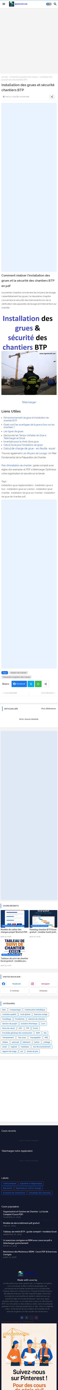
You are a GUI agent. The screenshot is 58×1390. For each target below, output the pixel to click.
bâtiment (27, 1042)
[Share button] (45, 684)
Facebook (20, 684)
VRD (46, 1038)
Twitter (31, 684)
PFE (27, 1028)
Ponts (35, 1028)
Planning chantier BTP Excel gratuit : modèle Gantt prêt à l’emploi (43, 930)
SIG (45, 1033)
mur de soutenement (42, 1047)
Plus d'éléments (48, 709)
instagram (45, 984)
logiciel (14, 1047)
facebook (16, 984)
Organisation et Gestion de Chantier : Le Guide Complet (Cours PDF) (25, 1213)
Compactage (15, 1010)
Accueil (4, 77)
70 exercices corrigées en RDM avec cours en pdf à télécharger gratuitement (27, 1241)
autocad (15, 1042)
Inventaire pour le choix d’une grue (21, 441)
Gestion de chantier (19, 673)
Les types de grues (13, 431)
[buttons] (22, 1317)
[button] (49, 4)
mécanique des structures (40, 1193)
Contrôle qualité (9, 1014)
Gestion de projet (9, 1024)
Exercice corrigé (40, 1014)
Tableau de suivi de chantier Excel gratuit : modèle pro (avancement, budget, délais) (14, 959)
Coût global (25, 1014)
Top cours (22, 1038)
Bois (4, 1010)
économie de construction (14, 1193)
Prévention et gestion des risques (23, 77)
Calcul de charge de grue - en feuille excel (29, 448)
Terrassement (8, 1038)
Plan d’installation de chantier (16, 465)
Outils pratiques (9, 1184)
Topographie (35, 1038)
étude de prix (32, 1051)
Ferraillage (6, 1019)
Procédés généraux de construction (17, 1033)
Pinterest (43, 991)
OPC (20, 1028)
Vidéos (5, 1042)
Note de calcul (8, 1028)
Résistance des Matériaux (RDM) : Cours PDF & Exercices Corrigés (30, 1253)
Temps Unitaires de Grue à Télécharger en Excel (25, 436)
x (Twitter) (14, 991)
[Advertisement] (29, 40)
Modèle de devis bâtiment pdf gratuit (21, 1223)
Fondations (19, 1019)
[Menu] (4, 4)
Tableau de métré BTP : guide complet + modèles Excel (30, 1232)
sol (21, 1051)
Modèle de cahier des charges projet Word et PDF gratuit (14, 930)
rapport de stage (9, 1051)
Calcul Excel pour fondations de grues (23, 445)
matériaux (25, 1047)
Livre (43, 1024)
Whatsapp (38, 684)
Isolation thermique (29, 1024)
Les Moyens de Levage (34, 453)
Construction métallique (34, 1010)
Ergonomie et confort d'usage (28, 1188)
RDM (38, 1033)
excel (4, 1047)
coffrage (46, 1042)
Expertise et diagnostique (31, 1184)
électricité (7, 1188)
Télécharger (29, 402)
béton (37, 1042)
